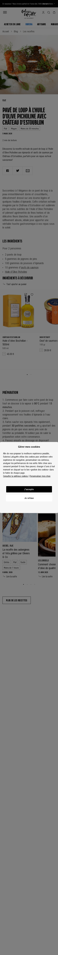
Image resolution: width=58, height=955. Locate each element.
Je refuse (29, 498)
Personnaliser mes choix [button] (40, 476)
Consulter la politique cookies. (15, 476)
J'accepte (29, 489)
